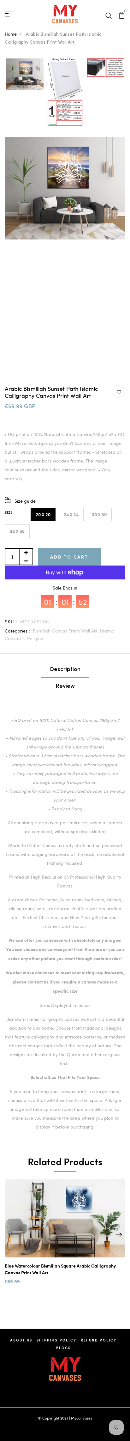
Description (65, 670)
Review (65, 686)
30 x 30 (99, 514)
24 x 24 (71, 514)
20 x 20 (43, 514)
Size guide (25, 501)
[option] (25, 74)
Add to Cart (69, 557)
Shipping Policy (56, 1340)
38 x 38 (17, 531)
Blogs (63, 1347)
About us (21, 1340)
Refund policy (99, 1340)
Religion (35, 638)
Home (11, 34)
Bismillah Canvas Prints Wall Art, (66, 631)
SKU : (11, 622)
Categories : (17, 631)
